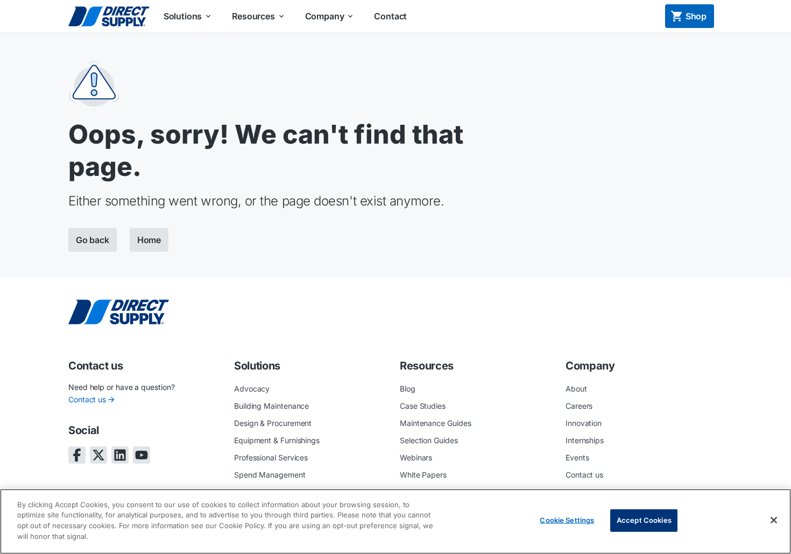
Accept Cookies (644, 520)
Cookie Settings (567, 520)
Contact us (87, 399)
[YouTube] (141, 455)
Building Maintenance (271, 405)
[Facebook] (76, 455)
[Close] (774, 520)
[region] (395, 521)
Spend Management (270, 474)
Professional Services (271, 457)
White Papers (423, 474)
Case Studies (423, 405)
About (576, 388)
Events (577, 457)
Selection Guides (429, 440)
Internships (585, 440)
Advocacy (252, 388)
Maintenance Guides (435, 423)
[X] (98, 455)
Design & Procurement (273, 423)
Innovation (584, 423)
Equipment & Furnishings (277, 440)
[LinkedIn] (120, 455)
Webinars (416, 457)
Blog (407, 388)
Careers (579, 405)
